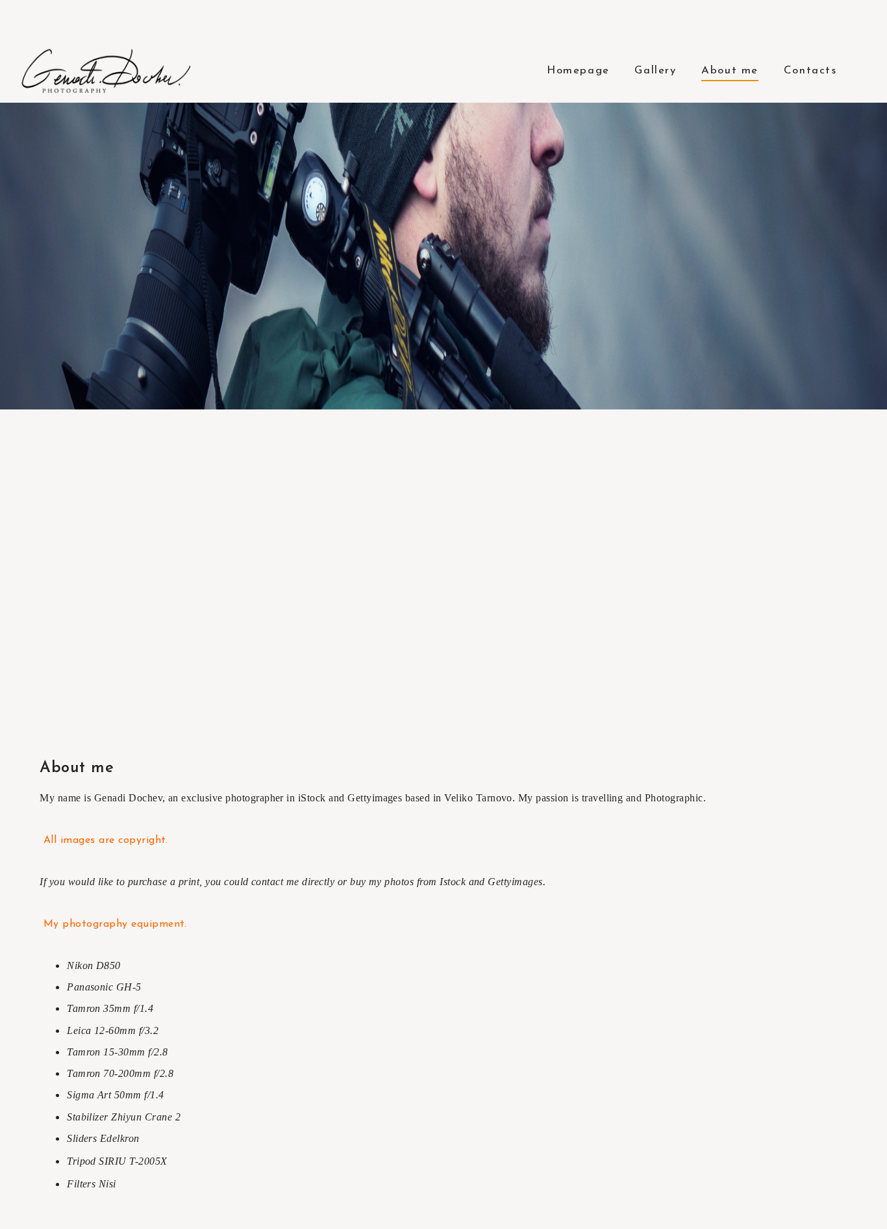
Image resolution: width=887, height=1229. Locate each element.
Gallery (655, 70)
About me (729, 70)
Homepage (578, 70)
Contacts (810, 70)
